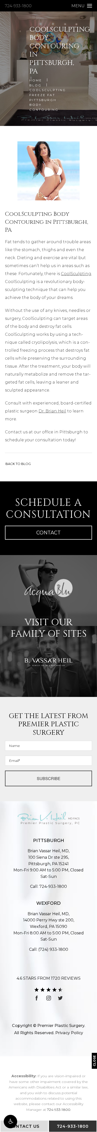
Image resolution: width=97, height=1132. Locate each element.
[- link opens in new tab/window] (48, 590)
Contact (48, 533)
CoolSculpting (76, 273)
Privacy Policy (69, 1032)
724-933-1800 (18, 5)
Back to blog (18, 464)
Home (35, 80)
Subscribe (48, 778)
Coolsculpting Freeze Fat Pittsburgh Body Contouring (47, 99)
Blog (35, 85)
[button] (10, 1121)
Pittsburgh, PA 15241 (48, 860)
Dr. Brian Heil (52, 411)
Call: (48, 886)
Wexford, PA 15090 (48, 923)
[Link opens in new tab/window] (37, 998)
